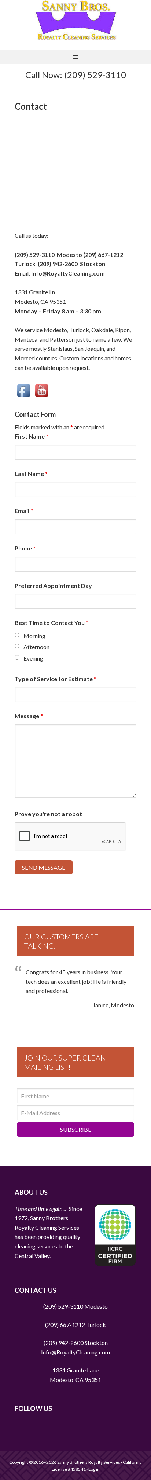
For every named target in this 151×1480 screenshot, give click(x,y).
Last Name (31, 473)
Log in (94, 1469)
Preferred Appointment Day (53, 585)
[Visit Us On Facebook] (24, 386)
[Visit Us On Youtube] (42, 386)
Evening (33, 658)
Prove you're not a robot (48, 813)
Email (24, 510)
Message (29, 715)
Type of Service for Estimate (55, 678)
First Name (31, 436)
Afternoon (36, 646)
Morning (34, 635)
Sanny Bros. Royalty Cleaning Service (76, 20)
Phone (25, 548)
